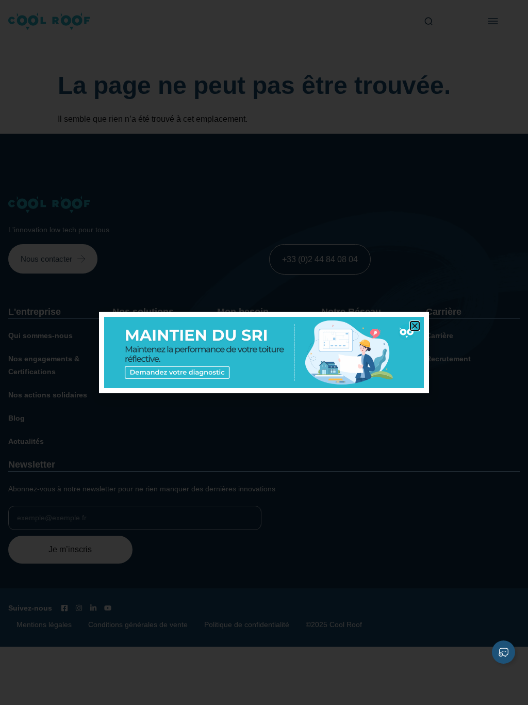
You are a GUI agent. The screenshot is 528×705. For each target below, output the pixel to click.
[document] (264, 352)
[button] (415, 326)
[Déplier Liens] (503, 652)
